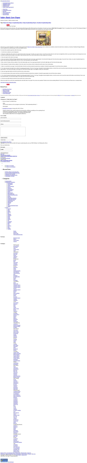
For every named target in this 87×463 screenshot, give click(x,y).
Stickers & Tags (16, 451)
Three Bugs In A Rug (7, 92)
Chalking (15, 299)
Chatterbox (15, 324)
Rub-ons (15, 423)
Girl (8, 220)
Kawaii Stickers (6, 13)
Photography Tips (11, 193)
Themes (6, 207)
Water (14, 347)
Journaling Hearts (16, 360)
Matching (15, 397)
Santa (14, 306)
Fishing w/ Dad (16, 415)
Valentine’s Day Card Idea (10, 173)
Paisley (9, 191)
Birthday (9, 211)
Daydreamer (15, 333)
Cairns (14, 406)
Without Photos (16, 357)
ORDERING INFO (6, 4)
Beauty (14, 260)
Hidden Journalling (17, 353)
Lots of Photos (16, 245)
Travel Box (15, 253)
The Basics (15, 435)
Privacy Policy (18, 454)
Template (15, 339)
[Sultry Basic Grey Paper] (43, 45)
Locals (14, 407)
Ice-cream (15, 296)
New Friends (15, 302)
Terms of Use (24, 454)
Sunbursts (15, 373)
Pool (8, 226)
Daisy (14, 279)
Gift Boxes (10, 188)
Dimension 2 (15, 383)
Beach (9, 210)
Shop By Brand (6, 14)
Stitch (14, 305)
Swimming (15, 280)
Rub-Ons (4, 11)
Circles (9, 185)
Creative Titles (16, 352)
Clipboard (15, 256)
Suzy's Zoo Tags (16, 447)
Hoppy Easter (16, 332)
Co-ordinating (16, 393)
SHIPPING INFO (6, 5)
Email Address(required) (5, 120)
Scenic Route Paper (6, 93)
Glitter (14, 341)
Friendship (15, 313)
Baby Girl (15, 371)
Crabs (14, 248)
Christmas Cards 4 (16, 289)
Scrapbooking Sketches (12, 198)
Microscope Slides (16, 376)
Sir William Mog (16, 276)
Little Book (15, 367)
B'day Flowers (16, 412)
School (9, 227)
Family (9, 218)
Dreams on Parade (16, 325)
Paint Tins (15, 254)
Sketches (15, 232)
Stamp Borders (16, 271)
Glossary (15, 241)
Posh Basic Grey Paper (7, 89)
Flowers (9, 187)
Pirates (14, 295)
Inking (14, 316)
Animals (9, 208)
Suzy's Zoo (15, 329)
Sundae (14, 334)
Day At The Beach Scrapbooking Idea (12, 172)
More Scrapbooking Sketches (6, 160)
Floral (14, 292)
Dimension (15, 346)
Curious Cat (15, 420)
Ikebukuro (15, 303)
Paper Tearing (10, 192)
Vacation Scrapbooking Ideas (44, 22)
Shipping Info (23, 452)
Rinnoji (14, 350)
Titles (9, 204)
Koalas (14, 379)
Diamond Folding (16, 326)
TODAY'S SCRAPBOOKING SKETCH (8, 156)
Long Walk (15, 262)
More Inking (15, 345)
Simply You (15, 404)
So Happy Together (17, 410)
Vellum (9, 206)
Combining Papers (16, 391)
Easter (9, 217)
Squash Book (15, 368)
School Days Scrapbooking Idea (11, 175)
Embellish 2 (15, 402)
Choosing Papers (16, 392)
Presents (15, 294)
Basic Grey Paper (7, 22)
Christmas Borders (16, 270)
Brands (29, 453)
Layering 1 (15, 398)
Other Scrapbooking (6, 12)
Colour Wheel (16, 240)
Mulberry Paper (16, 377)
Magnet (14, 257)
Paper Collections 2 (17, 396)
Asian (14, 250)
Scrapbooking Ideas (17, 22)
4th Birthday (15, 364)
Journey (14, 340)
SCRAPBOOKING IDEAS (8, 2)
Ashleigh (15, 409)
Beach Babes (15, 431)
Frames (14, 255)
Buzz (14, 261)
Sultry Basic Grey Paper (10, 17)
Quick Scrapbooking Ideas (13, 194)
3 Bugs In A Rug (6, 91)
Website (1, 124)
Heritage (9, 222)
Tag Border (15, 445)
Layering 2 (15, 399)
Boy (8, 213)
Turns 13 (15, 417)
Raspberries (15, 348)
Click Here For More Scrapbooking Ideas (8, 82)
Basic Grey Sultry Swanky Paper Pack (35, 46)
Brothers (15, 320)
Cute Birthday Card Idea (9, 176)
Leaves (14, 269)
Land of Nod (15, 331)
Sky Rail (15, 384)
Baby (9, 209)
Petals (14, 429)
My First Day (15, 419)
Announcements (8, 181)
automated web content (7, 108)
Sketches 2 (15, 426)
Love (9, 224)
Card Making (10, 184)
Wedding (15, 335)
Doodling (15, 327)
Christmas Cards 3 (16, 287)
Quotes (9, 195)
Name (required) (3, 117)
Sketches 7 (15, 432)
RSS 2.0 (59, 95)
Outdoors (9, 225)
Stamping (9, 202)
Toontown (15, 311)
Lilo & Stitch (15, 363)
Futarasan (15, 337)
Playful (14, 277)
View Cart (33, 453)
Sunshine (15, 439)
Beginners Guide (16, 237)
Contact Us (29, 452)
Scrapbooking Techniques (10, 182)
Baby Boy (15, 370)
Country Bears (16, 249)
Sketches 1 (15, 425)
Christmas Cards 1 (16, 284)
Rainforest (15, 275)
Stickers (7, 453)
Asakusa (15, 418)
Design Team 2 (16, 314)
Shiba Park (15, 389)
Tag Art (9, 203)
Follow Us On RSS (10, 165)
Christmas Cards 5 (16, 297)
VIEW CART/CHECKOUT (8, 7)
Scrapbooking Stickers (7, 10)
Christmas (9, 215)
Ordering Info (17, 452)
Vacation (38, 95)
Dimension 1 (15, 381)
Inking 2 (15, 318)
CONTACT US (6, 6)
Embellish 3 (15, 403)
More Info (2, 154)
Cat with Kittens (16, 448)
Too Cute (15, 416)
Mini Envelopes (16, 354)
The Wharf (15, 247)
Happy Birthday (16, 293)
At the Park (15, 438)
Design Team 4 (16, 450)
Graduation (10, 221)
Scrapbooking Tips (11, 200)
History (14, 239)
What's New (5, 9)
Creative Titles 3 (16, 358)
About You (15, 372)
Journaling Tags (16, 449)
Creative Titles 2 (16, 355)
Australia (15, 344)
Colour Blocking (11, 186)
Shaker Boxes (10, 201)
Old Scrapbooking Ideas (17, 234)
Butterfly (9, 214)
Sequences (15, 267)
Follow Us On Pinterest (10, 166)
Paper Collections (16, 394)
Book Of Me (15, 233)
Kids (8, 223)
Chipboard (15, 300)
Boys (14, 405)
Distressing (15, 319)
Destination (15, 359)
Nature (14, 268)
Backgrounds (10, 183)
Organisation (10, 190)
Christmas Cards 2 (16, 286)
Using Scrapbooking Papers (29, 22)
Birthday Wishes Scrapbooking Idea (12, 171)
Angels (14, 307)
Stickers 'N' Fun (3, 452)
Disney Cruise (16, 308)
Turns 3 (14, 413)
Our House (15, 264)
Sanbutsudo (15, 321)
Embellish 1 (15, 400)
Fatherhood (15, 430)
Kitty (14, 274)
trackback (73, 95)
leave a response (67, 95)
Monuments (15, 387)
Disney (9, 216)
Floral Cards (15, 283)
